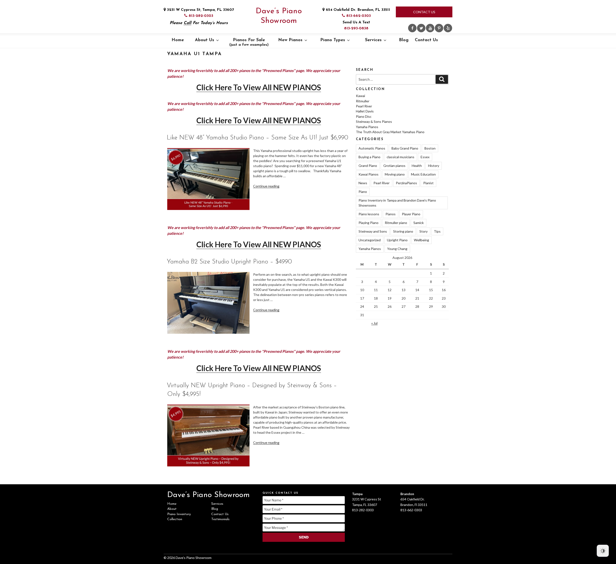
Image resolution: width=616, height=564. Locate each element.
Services (373, 40)
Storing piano (403, 231)
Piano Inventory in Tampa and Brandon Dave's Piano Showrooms (397, 202)
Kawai (360, 96)
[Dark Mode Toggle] (603, 551)
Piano (363, 192)
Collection (174, 519)
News (363, 183)
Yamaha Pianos (367, 127)
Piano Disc (364, 116)
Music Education (423, 174)
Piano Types (332, 40)
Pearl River (364, 106)
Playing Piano (369, 223)
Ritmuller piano (396, 223)
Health (417, 166)
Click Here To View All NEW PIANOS (258, 87)
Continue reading (266, 186)
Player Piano (411, 214)
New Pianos (290, 40)
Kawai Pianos (369, 174)
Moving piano (395, 174)
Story (423, 231)
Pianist (428, 183)
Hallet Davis (365, 111)
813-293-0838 (356, 28)
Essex (425, 157)
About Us (204, 40)
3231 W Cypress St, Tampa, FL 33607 (200, 10)
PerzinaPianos (406, 183)
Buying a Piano (369, 157)
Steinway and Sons (373, 231)
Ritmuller (362, 101)
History (433, 166)
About (172, 509)
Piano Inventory (179, 514)
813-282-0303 (200, 16)
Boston (430, 148)
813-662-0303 (358, 16)
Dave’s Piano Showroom (279, 16)
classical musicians (400, 157)
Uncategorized (370, 240)
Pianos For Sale (249, 42)
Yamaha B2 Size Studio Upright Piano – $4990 (229, 262)
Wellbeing (421, 240)
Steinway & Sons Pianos (374, 121)
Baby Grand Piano (404, 148)
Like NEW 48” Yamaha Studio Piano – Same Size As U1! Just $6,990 (257, 138)
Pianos (390, 214)
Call (187, 23)
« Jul (374, 323)
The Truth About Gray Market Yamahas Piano (390, 132)
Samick (418, 223)
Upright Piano (397, 240)
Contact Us (424, 12)
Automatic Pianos (372, 148)
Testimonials (220, 519)
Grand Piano (368, 166)
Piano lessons (369, 214)
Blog (404, 40)
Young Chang (397, 249)
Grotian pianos (394, 166)
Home (178, 40)
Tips (437, 231)
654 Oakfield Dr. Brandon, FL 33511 (357, 10)
